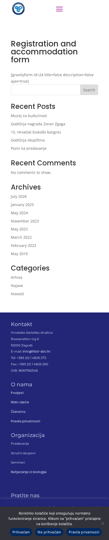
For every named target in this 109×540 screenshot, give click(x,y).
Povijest (17, 393)
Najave (17, 285)
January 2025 (22, 204)
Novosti (17, 293)
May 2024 (19, 212)
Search (89, 89)
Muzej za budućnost (29, 115)
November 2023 (25, 221)
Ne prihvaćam (49, 532)
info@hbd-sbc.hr (36, 351)
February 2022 (23, 245)
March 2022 (21, 237)
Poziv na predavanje (29, 148)
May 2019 (19, 253)
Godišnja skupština (28, 140)
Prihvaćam (21, 532)
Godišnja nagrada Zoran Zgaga (38, 123)
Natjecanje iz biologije (29, 472)
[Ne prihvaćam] (102, 523)
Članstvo (18, 411)
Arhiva (16, 277)
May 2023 (19, 229)
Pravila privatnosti (25, 421)
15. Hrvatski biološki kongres (36, 132)
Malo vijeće (20, 402)
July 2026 (19, 196)
